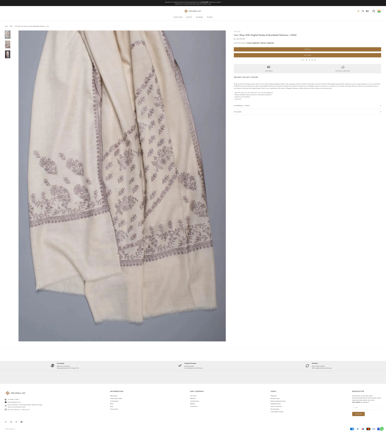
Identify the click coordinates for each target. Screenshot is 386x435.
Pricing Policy (275, 409)
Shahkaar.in (12, 429)
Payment (273, 396)
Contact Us (193, 406)
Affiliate (192, 404)
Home (6, 26)
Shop (11, 26)
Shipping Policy (276, 404)
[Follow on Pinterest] (16, 422)
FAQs (111, 404)
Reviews (193, 398)
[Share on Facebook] (306, 60)
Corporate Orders (116, 398)
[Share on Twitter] (309, 60)
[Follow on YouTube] (22, 422)
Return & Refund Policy (278, 401)
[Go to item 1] (7, 34)
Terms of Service (276, 406)
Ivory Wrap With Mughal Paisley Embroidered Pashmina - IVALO (32, 26)
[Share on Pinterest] (312, 60)
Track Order (114, 409)
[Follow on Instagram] (11, 422)
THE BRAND (199, 17)
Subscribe (358, 414)
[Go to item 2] (7, 44)
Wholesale (113, 396)
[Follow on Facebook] (6, 422)
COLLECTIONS (177, 17)
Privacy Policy (275, 398)
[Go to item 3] (7, 54)
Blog (111, 406)
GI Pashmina (114, 401)
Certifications (194, 401)
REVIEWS (210, 17)
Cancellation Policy (277, 412)
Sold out (307, 49)
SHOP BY (189, 17)
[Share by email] (315, 60)
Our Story (193, 396)
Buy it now (307, 55)
